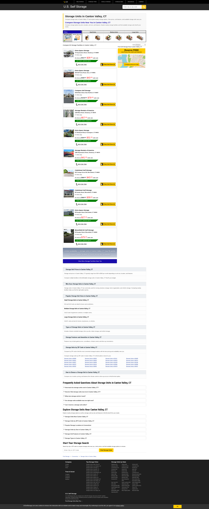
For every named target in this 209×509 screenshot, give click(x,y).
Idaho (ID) (134, 469)
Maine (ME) (114, 474)
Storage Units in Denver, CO (92, 485)
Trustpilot (67, 474)
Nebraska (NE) (135, 477)
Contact (67, 464)
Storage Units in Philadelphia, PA (93, 472)
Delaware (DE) (125, 467)
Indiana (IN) (124, 470)
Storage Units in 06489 (132, 358)
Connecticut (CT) (115, 467)
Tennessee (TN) (125, 487)
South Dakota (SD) (115, 487)
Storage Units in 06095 (91, 362)
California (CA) (125, 466)
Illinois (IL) (113, 470)
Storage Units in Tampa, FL (92, 487)
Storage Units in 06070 (70, 364)
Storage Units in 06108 (132, 362)
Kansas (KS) (114, 472)
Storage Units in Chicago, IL (92, 467)
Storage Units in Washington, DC (93, 479)
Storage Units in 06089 (70, 358)
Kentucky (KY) (125, 472)
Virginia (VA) (135, 488)
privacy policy (120, 505)
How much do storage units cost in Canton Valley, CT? (82, 387)
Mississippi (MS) (135, 475)
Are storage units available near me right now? (79, 400)
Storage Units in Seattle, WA (92, 484)
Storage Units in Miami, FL (92, 475)
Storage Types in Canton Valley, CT (76, 438)
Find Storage (80, 1)
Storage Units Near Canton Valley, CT (76, 416)
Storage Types (92, 1)
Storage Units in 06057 (70, 362)
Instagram (67, 477)
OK (177, 506)
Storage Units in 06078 (111, 366)
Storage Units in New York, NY (93, 464)
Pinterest (67, 479)
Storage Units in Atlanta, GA (92, 477)
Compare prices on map (131, 64)
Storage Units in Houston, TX (92, 469)
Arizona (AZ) (135, 464)
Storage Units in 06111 (111, 358)
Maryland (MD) (125, 474)
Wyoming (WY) (114, 492)
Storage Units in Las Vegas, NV (93, 490)
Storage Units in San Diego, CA (93, 480)
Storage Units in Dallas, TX (92, 474)
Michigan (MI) (114, 475)
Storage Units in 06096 (111, 364)
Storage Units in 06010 (111, 360)
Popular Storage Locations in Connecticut (78, 425)
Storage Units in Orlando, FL (92, 488)
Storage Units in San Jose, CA (93, 482)
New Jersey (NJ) (136, 479)
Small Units (93, 32)
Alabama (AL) (114, 464)
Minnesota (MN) (125, 475)
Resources (131, 1)
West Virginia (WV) (126, 490)
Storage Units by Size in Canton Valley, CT (78, 429)
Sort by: (134, 44)
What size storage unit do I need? (75, 396)
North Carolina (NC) (126, 482)
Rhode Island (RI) (126, 485)
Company (141, 1)
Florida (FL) (134, 467)
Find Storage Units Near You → (74, 501)
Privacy (67, 466)
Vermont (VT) (125, 488)
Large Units (135, 32)
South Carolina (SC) (136, 485)
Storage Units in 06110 (91, 364)
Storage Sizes (119, 1)
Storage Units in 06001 (70, 360)
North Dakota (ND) (136, 482)
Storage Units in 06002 (91, 358)
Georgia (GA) (114, 469)
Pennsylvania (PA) (115, 485)
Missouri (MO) (114, 477)
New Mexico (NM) (136, 480)
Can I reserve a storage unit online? (76, 405)
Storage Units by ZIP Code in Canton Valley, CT (79, 421)
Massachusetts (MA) (136, 474)
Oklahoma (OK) (125, 484)
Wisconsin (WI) (135, 490)
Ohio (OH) (113, 484)
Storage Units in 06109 (111, 362)
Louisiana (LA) (135, 472)
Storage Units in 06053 (91, 360)
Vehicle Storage (106, 1)
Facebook (67, 476)
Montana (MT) (125, 477)
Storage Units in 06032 (70, 366)
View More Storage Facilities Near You (90, 261)
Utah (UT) (113, 488)
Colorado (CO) (135, 466)
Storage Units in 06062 (91, 366)
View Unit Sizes (108, 64)
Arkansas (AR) (114, 466)
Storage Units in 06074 (132, 360)
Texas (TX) (134, 487)
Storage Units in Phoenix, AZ (92, 470)
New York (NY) (114, 482)
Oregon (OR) (135, 484)
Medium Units (114, 32)
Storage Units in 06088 (132, 364)
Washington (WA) (115, 490)
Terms (66, 467)
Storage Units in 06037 (132, 366)
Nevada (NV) (114, 479)
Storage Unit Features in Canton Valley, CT (78, 434)
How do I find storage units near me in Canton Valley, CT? (82, 392)
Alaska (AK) (124, 464)
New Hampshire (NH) (125, 480)
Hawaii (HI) (124, 469)
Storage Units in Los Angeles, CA (93, 466)
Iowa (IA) (134, 470)
